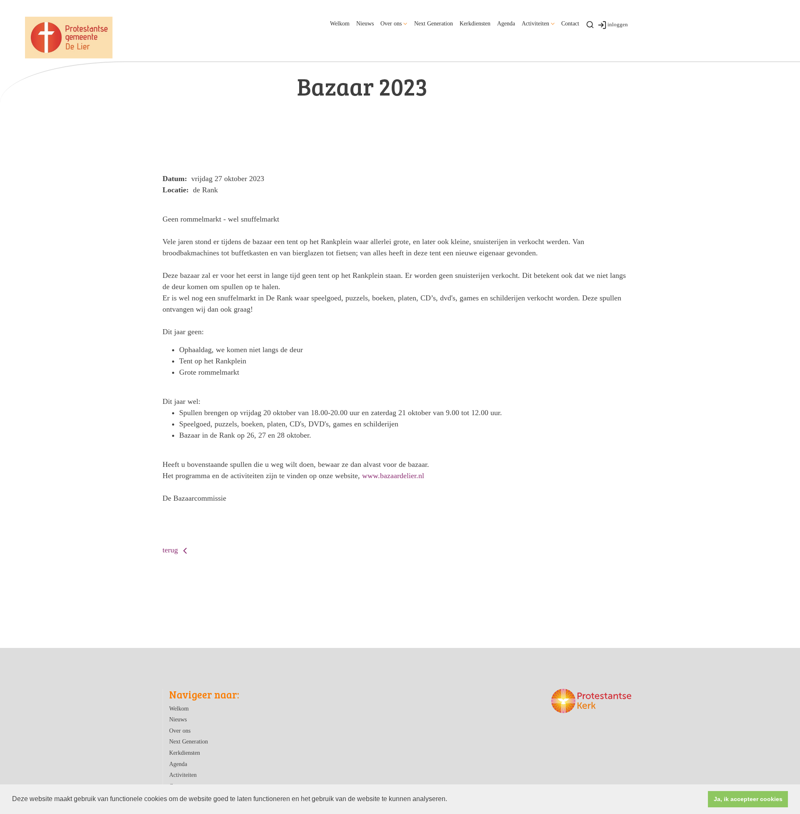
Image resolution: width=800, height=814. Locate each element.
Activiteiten (535, 23)
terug (171, 550)
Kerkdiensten (475, 23)
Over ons (391, 23)
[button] (450, 800)
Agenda (506, 23)
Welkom (340, 23)
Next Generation (433, 23)
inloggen (618, 24)
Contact (570, 23)
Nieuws (365, 23)
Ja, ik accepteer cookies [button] (748, 799)
